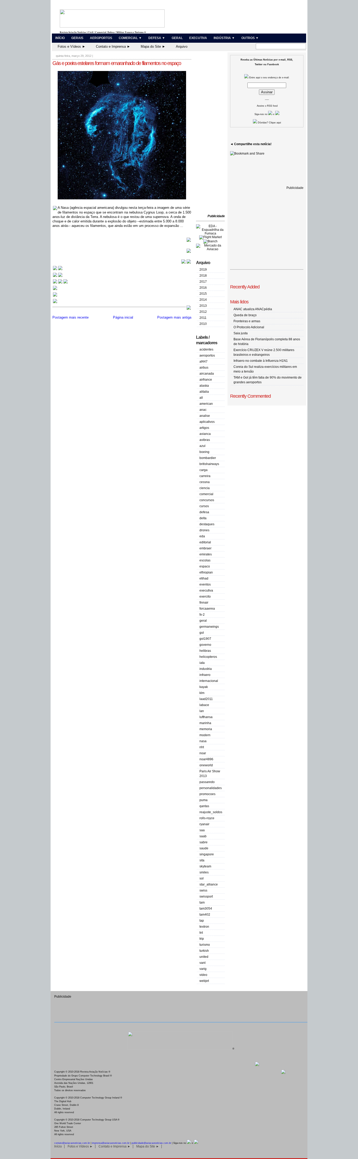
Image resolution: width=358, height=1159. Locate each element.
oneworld (206, 765)
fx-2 (202, 614)
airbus (203, 367)
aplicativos (207, 422)
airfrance (205, 379)
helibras (205, 651)
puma (203, 800)
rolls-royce (206, 818)
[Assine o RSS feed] (55, 302)
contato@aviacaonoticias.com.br (72, 1143)
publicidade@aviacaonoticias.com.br (151, 1143)
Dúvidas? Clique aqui (269, 122)
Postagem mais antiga (174, 317)
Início (60, 38)
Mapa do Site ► (153, 46)
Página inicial (123, 317)
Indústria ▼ (224, 38)
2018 (203, 275)
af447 (203, 361)
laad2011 (206, 699)
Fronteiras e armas (247, 321)
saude (203, 848)
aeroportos (207, 355)
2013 (203, 306)
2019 (203, 269)
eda (202, 536)
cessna (204, 482)
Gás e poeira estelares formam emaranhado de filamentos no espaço (116, 63)
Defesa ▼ (156, 38)
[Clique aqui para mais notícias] (57, 269)
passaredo (207, 782)
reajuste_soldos (210, 812)
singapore (206, 854)
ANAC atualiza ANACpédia (253, 309)
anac (203, 410)
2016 (203, 287)
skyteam (205, 866)
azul (202, 446)
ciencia (204, 488)
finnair (203, 602)
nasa (203, 741)
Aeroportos (101, 38)
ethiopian (206, 572)
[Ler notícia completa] (188, 241)
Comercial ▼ (130, 38)
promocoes (207, 794)
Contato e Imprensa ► (113, 46)
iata (202, 663)
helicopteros (208, 657)
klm (201, 693)
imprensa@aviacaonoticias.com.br (110, 1143)
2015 (203, 294)
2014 (203, 300)
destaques (206, 524)
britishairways (209, 464)
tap (201, 920)
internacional (208, 681)
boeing (204, 452)
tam (202, 902)
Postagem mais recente (70, 317)
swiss (203, 890)
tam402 (204, 914)
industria (205, 669)
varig (203, 969)
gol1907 (205, 639)
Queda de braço (245, 315)
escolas (204, 560)
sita (201, 860)
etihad (203, 578)
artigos (204, 428)
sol (201, 878)
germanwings (209, 626)
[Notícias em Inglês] (60, 283)
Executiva (198, 38)
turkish (204, 951)
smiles (204, 872)
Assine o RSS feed (267, 106)
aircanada (206, 373)
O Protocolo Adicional (249, 327)
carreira (204, 476)
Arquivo (181, 46)
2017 (203, 281)
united (203, 957)
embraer (205, 548)
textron (204, 926)
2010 (203, 324)
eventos (205, 584)
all (201, 398)
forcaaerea (207, 608)
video (203, 975)
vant (202, 963)
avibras (204, 440)
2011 (203, 318)
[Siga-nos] (55, 289)
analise (204, 416)
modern (204, 735)
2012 (203, 312)
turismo (204, 945)
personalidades (210, 788)
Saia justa (241, 333)
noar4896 (206, 759)
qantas (204, 806)
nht (201, 747)
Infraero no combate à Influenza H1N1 (261, 361)
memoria (205, 729)
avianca (205, 434)
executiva (206, 590)
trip (201, 939)
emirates (205, 554)
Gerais (77, 38)
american (206, 404)
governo (205, 645)
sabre (203, 842)
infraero (204, 675)
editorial (205, 542)
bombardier (207, 458)
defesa (204, 512)
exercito (205, 596)
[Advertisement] (211, 133)
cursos (204, 506)
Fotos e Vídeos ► (71, 46)
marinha (205, 723)
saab (203, 836)
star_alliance (208, 884)
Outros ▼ (250, 38)
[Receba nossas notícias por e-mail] (57, 276)
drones (204, 530)
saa (202, 830)
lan (201, 711)
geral (203, 620)
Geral (177, 38)
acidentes (206, 349)
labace (204, 705)
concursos (206, 500)
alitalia (204, 391)
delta (203, 518)
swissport (206, 896)
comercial (206, 494)
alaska (204, 385)
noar (202, 753)
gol (201, 633)
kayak (203, 687)
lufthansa (206, 717)
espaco (204, 566)
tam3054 (205, 908)
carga (203, 470)
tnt (201, 932)
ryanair (204, 824)
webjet (204, 981)
